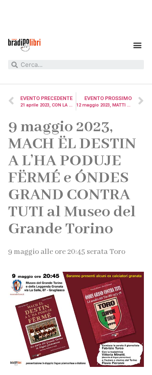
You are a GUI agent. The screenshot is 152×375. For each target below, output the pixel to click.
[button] (137, 45)
